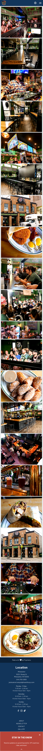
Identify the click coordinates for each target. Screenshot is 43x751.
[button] (21, 22)
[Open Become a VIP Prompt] (21, 749)
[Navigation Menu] (40, 3)
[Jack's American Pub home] (11, 3)
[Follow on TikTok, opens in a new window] (24, 712)
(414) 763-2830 (21, 679)
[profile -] (35, 3)
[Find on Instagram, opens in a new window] (21, 712)
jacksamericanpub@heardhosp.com (21, 682)
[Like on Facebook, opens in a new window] (18, 712)
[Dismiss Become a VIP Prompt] (39, 734)
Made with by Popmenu (16, 660)
